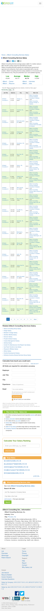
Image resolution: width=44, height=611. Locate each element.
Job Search (5, 573)
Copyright (25, 555)
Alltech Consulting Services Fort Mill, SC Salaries (34, 213)
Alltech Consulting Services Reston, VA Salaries (34, 169)
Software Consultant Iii (5, 177)
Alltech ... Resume (8, 83)
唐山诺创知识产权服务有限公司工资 (15, 464)
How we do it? (35, 363)
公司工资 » (36, 476)
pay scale (18, 421)
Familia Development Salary (12, 353)
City (4, 380)
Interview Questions (8, 579)
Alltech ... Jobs (27, 83)
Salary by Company (7, 582)
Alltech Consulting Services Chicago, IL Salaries (34, 102)
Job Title (6, 375)
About (3, 605)
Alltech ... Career (8, 81)
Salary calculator (10, 419)
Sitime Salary (7, 351)
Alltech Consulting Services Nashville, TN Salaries (34, 224)
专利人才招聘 (12, 606)
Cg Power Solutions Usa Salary (12, 347)
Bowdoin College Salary (10, 332)
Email (4, 389)
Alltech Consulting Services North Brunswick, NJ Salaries (35, 125)
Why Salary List (27, 567)
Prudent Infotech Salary (10, 339)
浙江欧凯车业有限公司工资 (12, 461)
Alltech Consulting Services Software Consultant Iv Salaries (34, 230)
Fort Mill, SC (19, 210)
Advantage (5, 555)
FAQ (23, 561)
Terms (24, 551)
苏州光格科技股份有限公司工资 (14, 473)
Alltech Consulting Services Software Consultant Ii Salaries (34, 97)
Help (16, 605)
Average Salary (23, 605)
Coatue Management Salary (11, 341)
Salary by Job (6, 587)
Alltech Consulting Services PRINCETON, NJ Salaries (35, 136)
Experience (6, 384)
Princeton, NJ (12, 517)
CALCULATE (9, 451)
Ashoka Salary (8, 343)
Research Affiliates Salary (11, 349)
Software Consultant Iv (5, 232)
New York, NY (20, 154)
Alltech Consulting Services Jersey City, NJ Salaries (35, 269)
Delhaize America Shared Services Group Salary (17, 355)
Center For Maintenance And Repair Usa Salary (17, 345)
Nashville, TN (20, 221)
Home (3, 55)
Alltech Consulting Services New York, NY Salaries (34, 158)
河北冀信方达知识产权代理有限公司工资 (17, 470)
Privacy (24, 553)
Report (24, 563)
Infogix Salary (7, 330)
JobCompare (7, 499)
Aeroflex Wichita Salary (10, 334)
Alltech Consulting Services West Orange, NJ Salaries (35, 191)
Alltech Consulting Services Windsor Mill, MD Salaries (35, 247)
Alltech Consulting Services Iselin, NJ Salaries (33, 258)
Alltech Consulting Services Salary (18, 55)
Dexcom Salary (8, 337)
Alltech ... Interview (29, 81)
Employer (6, 370)
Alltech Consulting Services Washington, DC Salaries (35, 235)
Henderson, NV (20, 143)
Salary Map (9, 422)
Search (8, 502)
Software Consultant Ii (5, 99)
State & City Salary (11, 426)
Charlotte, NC (20, 110)
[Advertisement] (22, 29)
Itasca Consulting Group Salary (12, 328)
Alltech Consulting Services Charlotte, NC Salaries (34, 113)
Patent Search (6, 558)
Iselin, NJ (19, 254)
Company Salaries (11, 428)
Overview (5, 553)
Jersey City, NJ (20, 265)
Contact (24, 565)
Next (35, 319)
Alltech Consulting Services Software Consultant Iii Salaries (34, 174)
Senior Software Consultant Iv (5, 309)
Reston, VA (19, 165)
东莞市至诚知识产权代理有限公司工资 (16, 467)
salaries (32, 415)
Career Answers (7, 577)
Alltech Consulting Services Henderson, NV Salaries (35, 147)
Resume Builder (7, 575)
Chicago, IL (19, 99)
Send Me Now (17, 396)
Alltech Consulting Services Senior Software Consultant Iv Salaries (35, 307)
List (3, 551)
